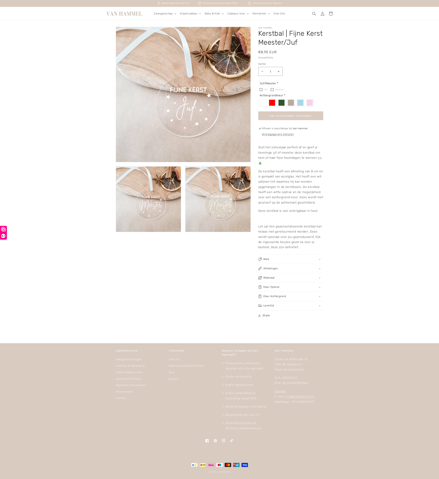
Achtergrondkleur (272, 95)
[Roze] (311, 103)
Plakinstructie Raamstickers (187, 365)
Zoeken (173, 378)
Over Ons (174, 359)
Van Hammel (224, 472)
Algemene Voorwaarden (131, 385)
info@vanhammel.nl (300, 396)
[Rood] (273, 103)
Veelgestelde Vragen (129, 359)
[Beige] (292, 103)
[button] (165, 14)
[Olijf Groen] (282, 103)
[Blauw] (301, 103)
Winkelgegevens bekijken (278, 134)
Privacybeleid (124, 391)
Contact (121, 398)
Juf (266, 89)
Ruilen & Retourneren (129, 372)
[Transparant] (263, 103)
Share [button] (266, 315)
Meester (279, 89)
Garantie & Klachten (128, 378)
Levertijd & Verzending (130, 365)
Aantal (262, 63)
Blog (172, 372)
